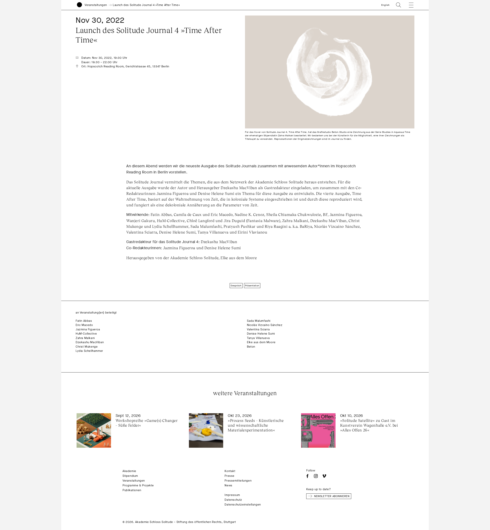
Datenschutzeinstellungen (243, 504)
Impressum (232, 495)
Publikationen (131, 490)
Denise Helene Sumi (261, 334)
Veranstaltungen (96, 5)
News (228, 485)
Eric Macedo (84, 325)
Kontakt (230, 471)
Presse (229, 476)
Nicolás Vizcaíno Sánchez (264, 325)
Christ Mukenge (87, 347)
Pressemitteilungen (238, 481)
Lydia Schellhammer (89, 351)
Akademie (129, 471)
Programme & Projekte (138, 485)
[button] (408, 5)
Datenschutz (233, 500)
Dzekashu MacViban (90, 342)
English (385, 5)
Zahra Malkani (85, 338)
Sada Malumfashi (258, 321)
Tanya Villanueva (258, 338)
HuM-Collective (86, 334)
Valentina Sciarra (258, 329)
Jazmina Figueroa (88, 329)
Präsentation (252, 285)
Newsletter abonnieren (332, 496)
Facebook (307, 476)
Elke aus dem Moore (261, 342)
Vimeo (324, 476)
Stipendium (130, 476)
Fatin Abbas (84, 321)
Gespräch (236, 285)
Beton (251, 347)
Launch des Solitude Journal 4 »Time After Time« (146, 5)
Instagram (316, 476)
